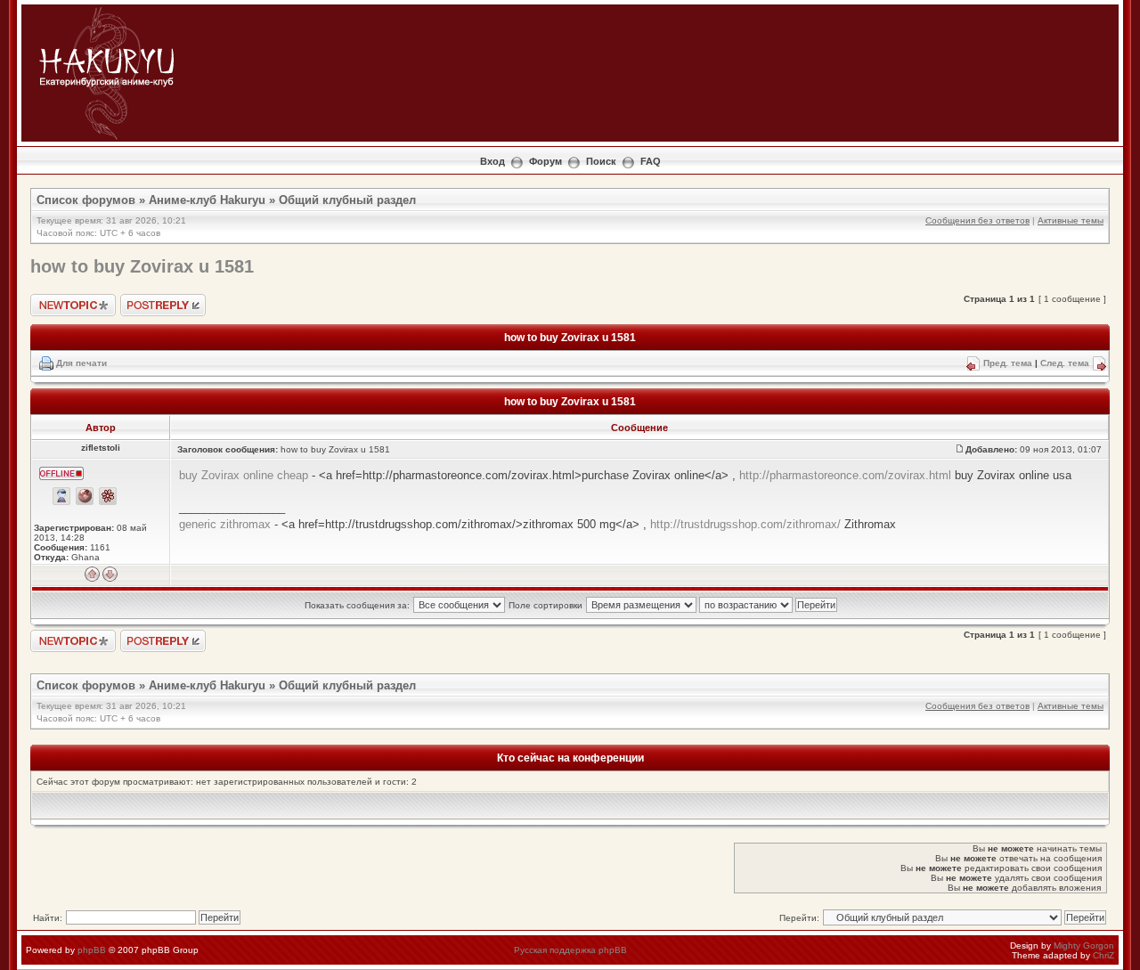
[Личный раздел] (61, 496)
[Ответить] (163, 641)
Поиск (601, 161)
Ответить (140, 299)
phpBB (91, 950)
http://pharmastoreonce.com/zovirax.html (845, 475)
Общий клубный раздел (347, 200)
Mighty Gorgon (1084, 945)
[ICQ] (108, 496)
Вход (492, 161)
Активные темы (1070, 220)
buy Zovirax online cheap (243, 475)
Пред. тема (1007, 363)
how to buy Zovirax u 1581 (142, 266)
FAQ (650, 161)
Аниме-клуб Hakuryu (207, 200)
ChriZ (1103, 955)
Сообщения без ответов (977, 220)
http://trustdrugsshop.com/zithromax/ (745, 524)
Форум (545, 161)
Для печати (81, 363)
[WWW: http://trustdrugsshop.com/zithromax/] (85, 496)
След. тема (1064, 363)
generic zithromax (225, 524)
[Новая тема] (73, 641)
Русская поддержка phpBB (570, 950)
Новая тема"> (59, 299)
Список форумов (86, 200)
